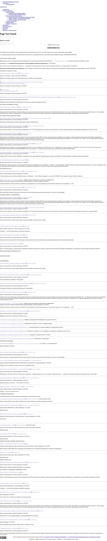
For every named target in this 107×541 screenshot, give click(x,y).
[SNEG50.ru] (3, 6)
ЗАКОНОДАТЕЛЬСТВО (61, 61)
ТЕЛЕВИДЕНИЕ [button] (4, 261)
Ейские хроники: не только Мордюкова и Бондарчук (22, 17)
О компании (6, 9)
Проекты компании (8, 10)
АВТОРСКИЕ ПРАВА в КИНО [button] (8, 58)
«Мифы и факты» (10, 12)
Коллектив (5, 27)
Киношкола (6, 25)
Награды (5, 29)
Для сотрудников (10, 4)
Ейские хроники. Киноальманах (14, 15)
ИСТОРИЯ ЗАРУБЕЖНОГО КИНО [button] (9, 104)
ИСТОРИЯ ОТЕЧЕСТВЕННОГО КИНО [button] (10, 115)
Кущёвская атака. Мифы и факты (17, 13)
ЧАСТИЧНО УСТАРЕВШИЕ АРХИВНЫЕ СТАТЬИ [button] (13, 469)
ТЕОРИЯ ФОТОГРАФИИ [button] (6, 341)
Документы (6, 3)
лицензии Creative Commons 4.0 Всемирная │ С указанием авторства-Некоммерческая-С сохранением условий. (72, 537)
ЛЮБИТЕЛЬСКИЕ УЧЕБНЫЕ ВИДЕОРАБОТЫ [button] (12, 441)
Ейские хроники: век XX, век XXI (17, 19)
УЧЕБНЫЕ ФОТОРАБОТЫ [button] (7, 394)
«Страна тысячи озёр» (11, 21)
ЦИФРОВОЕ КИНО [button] (5, 256)
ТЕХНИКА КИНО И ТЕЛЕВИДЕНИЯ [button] (10, 194)
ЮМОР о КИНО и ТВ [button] (5, 459)
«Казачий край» (10, 22)
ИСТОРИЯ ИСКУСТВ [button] (6, 168)
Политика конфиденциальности (11, 1)
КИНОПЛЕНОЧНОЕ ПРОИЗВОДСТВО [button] (10, 251)
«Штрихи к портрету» (11, 23)
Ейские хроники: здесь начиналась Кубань (19, 18)
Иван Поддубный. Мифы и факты (17, 14)
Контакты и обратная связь (9, 30)
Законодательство (7, 26)
